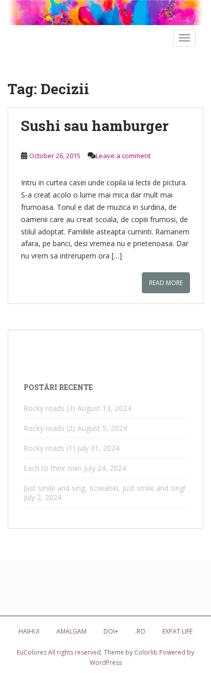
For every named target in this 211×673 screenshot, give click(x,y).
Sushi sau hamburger (94, 125)
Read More (166, 282)
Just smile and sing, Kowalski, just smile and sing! (104, 488)
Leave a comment (123, 155)
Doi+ (110, 631)
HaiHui (28, 631)
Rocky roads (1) (49, 448)
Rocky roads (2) (49, 428)
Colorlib (146, 652)
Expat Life (177, 631)
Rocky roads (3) (49, 408)
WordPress (106, 662)
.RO (140, 631)
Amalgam (71, 631)
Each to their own (53, 468)
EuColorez (32, 652)
